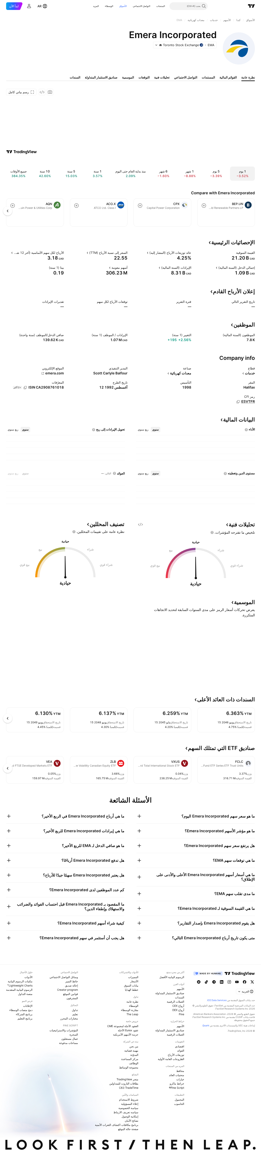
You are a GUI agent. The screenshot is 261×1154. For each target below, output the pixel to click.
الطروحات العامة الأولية (171, 1059)
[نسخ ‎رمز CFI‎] (238, 401)
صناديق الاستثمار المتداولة (169, 993)
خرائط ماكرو (177, 1083)
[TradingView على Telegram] (214, 982)
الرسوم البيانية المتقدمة (19, 989)
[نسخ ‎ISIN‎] (25, 387)
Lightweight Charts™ (19, 985)
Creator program (67, 989)
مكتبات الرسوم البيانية (20, 981)
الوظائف (133, 1063)
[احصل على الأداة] (42, 92)
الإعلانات (27, 1005)
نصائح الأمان (131, 1120)
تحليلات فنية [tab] (161, 77)
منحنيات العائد (176, 1075)
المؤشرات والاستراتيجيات (63, 1030)
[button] (153, 6)
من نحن (133, 1046)
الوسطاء (109, 6)
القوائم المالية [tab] (228, 77)
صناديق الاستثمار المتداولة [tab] (101, 77)
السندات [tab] (75, 77)
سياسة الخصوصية (128, 1108)
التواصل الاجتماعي (141, 6)
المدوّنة (134, 1054)
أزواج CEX (178, 1005)
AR (39, 6)
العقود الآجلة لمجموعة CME (122, 1026)
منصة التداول (25, 994)
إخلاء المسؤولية (129, 1103)
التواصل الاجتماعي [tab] (185, 77)
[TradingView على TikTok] (206, 982)
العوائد (180, 1050)
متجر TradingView (127, 1079)
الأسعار (134, 981)
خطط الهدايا (131, 989)
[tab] (155, 429)
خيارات (180, 1079)
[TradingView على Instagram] (229, 982)
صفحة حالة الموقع (128, 1129)
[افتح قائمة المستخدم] (29, 6)
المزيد (96, 6)
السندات (179, 997)
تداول (75, 1010)
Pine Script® (176, 1087)
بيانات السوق (131, 985)
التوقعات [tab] (144, 77)
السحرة (74, 1034)
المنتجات (160, 6)
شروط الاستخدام (128, 1099)
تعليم (75, 1014)
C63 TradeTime (128, 1087)
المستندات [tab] (208, 77)
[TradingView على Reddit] (198, 982)
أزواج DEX (178, 1010)
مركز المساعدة (129, 1059)
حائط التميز (71, 981)
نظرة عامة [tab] (248, 77)
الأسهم (180, 989)
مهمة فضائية (131, 1050)
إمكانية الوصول (130, 1116)
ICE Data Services (217, 1000)
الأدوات (28, 977)
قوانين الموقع (70, 994)
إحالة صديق (71, 985)
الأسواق (123, 6)
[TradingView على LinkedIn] (221, 982)
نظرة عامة (132, 1001)
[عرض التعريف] (233, 252)
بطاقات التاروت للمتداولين (123, 1083)
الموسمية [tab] (128, 77)
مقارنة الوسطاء (129, 1010)
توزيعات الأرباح (176, 1054)
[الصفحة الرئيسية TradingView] (251, 6)
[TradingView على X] (252, 982)
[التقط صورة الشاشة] (50, 92)
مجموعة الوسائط (128, 1067)
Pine (181, 1014)
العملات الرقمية (175, 1001)
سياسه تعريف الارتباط (125, 1112)
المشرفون (72, 998)
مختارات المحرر (69, 1018)
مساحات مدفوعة (68, 1043)
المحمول (179, 1099)
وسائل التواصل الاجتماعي (63, 977)
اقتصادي (179, 1046)
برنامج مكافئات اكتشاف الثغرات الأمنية (116, 1124)
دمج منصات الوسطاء (20, 1010)
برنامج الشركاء (24, 1014)
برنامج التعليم (25, 1018)
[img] (160, 45)
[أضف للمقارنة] (204, 205)
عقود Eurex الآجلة (128, 1030)
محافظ (180, 1070)
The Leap (132, 1014)
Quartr (206, 1025)
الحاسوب (179, 1103)
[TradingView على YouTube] (237, 982)
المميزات (133, 977)
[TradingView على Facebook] (244, 982)
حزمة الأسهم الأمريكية (125, 1034)
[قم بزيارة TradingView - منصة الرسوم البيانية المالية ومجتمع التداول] (21, 151)
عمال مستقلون (69, 1038)
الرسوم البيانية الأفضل (171, 977)
